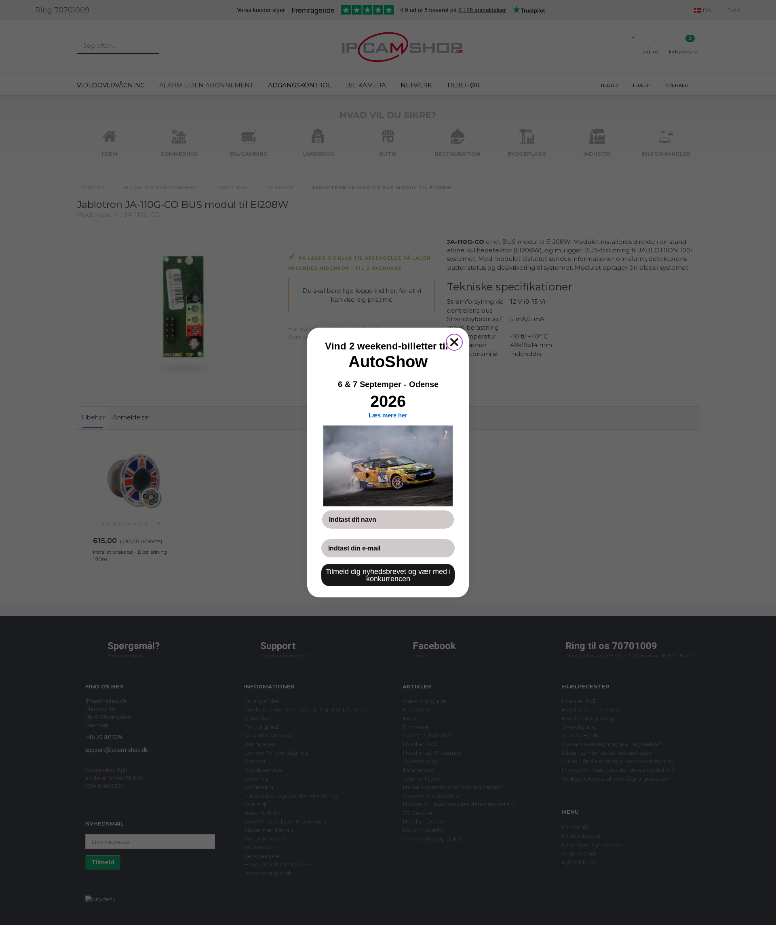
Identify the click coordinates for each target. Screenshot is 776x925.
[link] (388, 465)
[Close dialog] (454, 342)
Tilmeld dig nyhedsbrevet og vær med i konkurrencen (388, 575)
